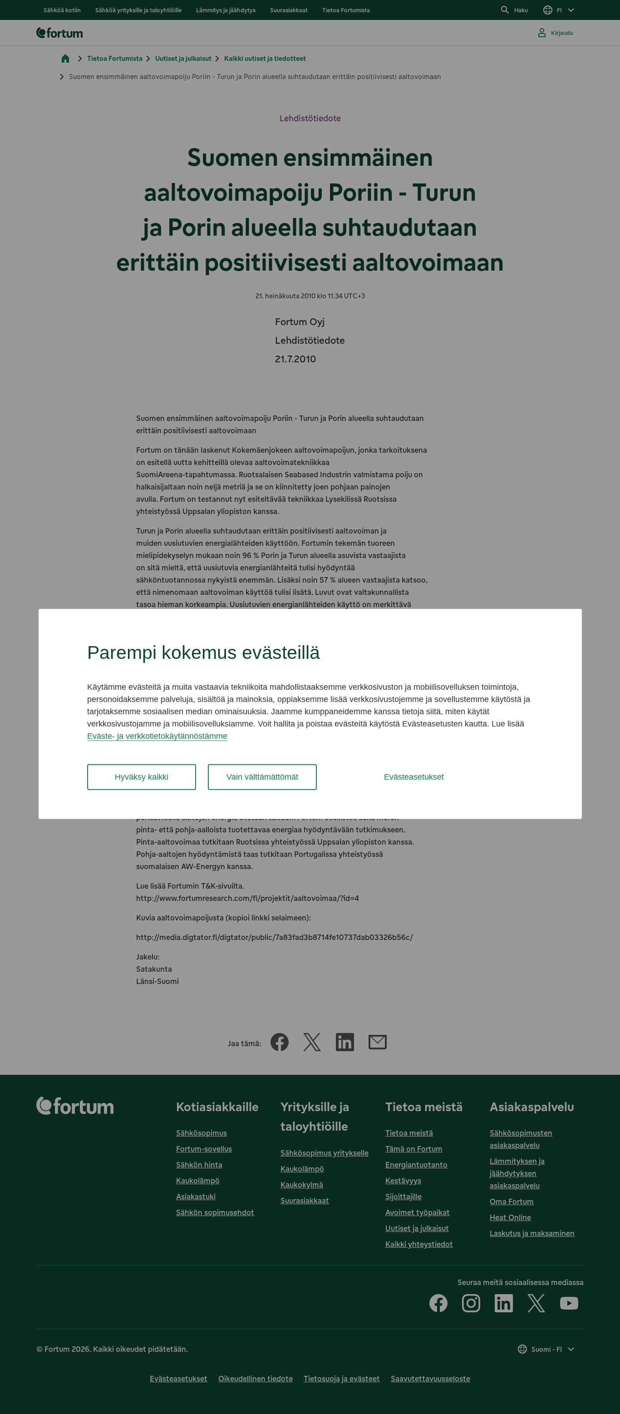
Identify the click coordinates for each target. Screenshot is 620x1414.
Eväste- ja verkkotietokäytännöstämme (157, 736)
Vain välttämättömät (262, 776)
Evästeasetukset (414, 776)
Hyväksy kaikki (141, 776)
